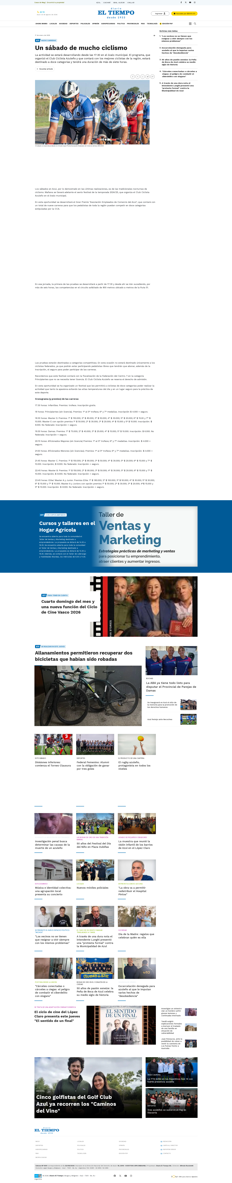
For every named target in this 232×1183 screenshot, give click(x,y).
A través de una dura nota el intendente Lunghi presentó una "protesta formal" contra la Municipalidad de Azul (178, 87)
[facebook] (181, 2)
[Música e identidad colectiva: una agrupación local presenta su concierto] (53, 870)
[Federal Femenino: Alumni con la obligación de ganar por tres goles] (95, 744)
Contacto (167, 1153)
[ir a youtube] (125, 1176)
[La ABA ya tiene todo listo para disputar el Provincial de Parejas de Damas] (172, 660)
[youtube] (190, 2)
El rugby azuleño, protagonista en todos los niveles (134, 765)
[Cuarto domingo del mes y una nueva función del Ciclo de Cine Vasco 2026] (144, 606)
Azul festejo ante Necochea (159, 719)
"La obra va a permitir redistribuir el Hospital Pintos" (132, 891)
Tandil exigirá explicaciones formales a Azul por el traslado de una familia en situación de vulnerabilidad (171, 1027)
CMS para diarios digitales (188, 1177)
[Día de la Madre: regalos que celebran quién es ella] (137, 916)
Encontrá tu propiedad (55, 2)
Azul (98, 3)
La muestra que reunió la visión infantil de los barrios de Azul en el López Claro (135, 844)
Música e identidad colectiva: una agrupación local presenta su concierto (53, 891)
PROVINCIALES (133, 24)
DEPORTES (74, 24)
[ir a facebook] (115, 1176)
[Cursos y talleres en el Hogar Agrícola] (144, 536)
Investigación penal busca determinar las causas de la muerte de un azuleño (52, 844)
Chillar (130, 3)
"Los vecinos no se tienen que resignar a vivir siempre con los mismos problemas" (177, 38)
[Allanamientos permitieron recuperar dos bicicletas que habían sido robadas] (88, 696)
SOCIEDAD (63, 24)
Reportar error (169, 1149)
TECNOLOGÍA (152, 24)
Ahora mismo (41, 24)
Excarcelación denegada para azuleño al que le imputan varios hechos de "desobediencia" (178, 50)
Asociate (185, 14)
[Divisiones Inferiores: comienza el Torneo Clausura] (53, 744)
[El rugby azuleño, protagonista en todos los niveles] (137, 744)
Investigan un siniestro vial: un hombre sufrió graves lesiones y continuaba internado (171, 1012)
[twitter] (185, 2)
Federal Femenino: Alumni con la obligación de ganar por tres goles (93, 765)
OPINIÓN (95, 24)
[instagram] (194, 2)
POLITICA (121, 24)
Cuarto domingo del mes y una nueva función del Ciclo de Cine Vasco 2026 (69, 606)
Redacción (167, 1141)
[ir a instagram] (131, 1176)
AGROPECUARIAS (108, 24)
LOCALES (53, 24)
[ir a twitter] (120, 1176)
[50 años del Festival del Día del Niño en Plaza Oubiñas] (95, 823)
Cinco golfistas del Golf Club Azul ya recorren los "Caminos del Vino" (76, 1104)
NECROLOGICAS (41, 1157)
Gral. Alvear (119, 3)
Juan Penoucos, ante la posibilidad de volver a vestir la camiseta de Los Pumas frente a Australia (171, 1043)
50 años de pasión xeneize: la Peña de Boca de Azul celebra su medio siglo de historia (179, 62)
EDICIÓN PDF (167, 24)
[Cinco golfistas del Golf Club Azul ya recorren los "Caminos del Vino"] (88, 1087)
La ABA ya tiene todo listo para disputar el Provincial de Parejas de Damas (171, 686)
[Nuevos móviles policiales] (95, 870)
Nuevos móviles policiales (92, 887)
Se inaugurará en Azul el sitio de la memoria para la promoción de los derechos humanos (162, 704)
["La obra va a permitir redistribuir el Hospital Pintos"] (137, 870)
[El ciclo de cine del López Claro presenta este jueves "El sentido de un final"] (121, 1025)
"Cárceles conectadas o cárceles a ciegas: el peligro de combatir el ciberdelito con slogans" (179, 74)
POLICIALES (85, 24)
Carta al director (170, 1145)
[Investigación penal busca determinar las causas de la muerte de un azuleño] (53, 823)
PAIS (143, 24)
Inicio (38, 1141)
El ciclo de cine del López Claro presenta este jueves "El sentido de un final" (57, 1016)
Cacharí (106, 3)
